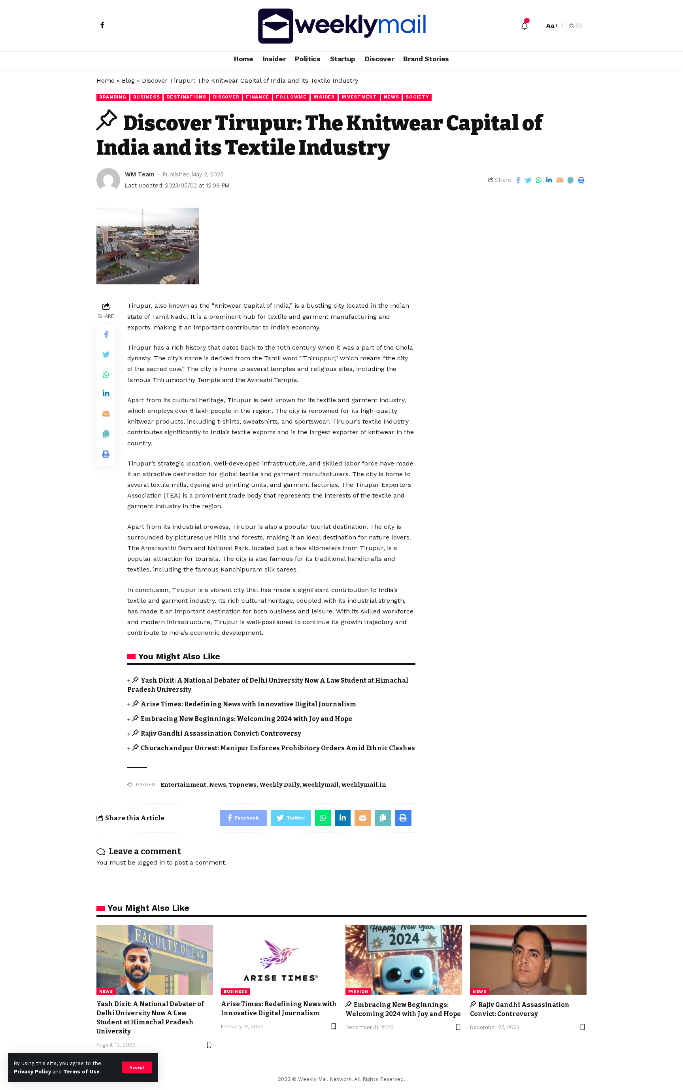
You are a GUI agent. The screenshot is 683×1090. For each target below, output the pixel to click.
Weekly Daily (279, 784)
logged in (151, 862)
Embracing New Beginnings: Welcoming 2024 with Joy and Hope (246, 719)
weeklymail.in (364, 784)
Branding (112, 97)
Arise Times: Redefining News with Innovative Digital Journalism (249, 704)
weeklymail (320, 784)
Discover (226, 97)
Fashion (358, 991)
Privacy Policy (32, 1072)
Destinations (186, 97)
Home (105, 80)
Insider (324, 97)
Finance (257, 97)
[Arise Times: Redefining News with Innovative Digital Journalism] (279, 960)
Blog (128, 80)
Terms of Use (81, 1072)
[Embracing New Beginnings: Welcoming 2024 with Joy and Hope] (403, 960)
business (146, 97)
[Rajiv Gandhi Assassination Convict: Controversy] (528, 960)
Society (417, 97)
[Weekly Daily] (341, 25)
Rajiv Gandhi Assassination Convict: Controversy (221, 733)
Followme (291, 97)
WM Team (140, 174)
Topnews (243, 784)
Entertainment (183, 784)
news (391, 97)
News (217, 784)
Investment (359, 97)
